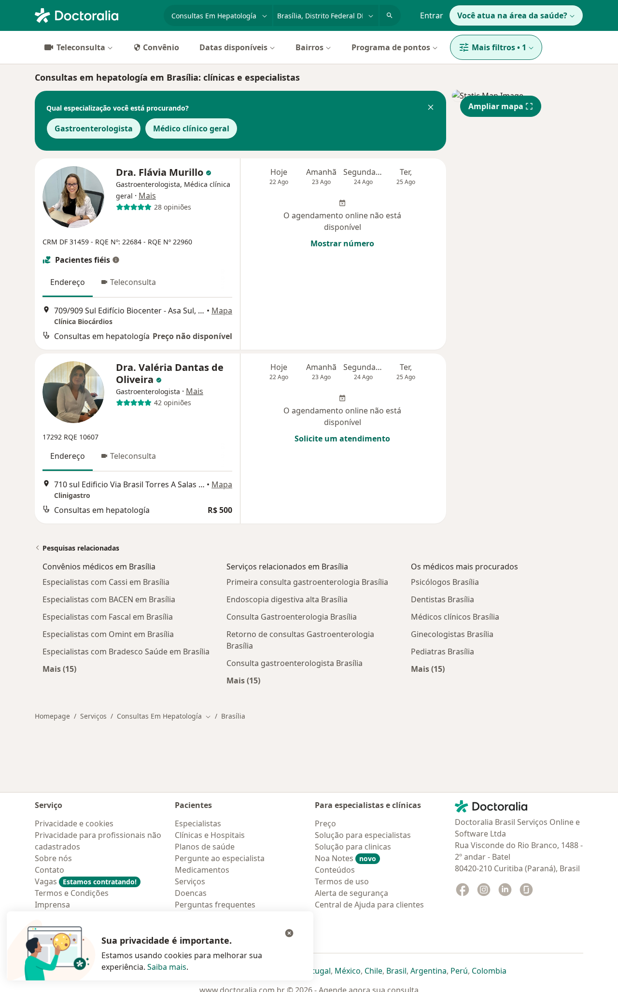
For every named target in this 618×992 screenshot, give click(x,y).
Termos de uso (342, 881)
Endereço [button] (67, 282)
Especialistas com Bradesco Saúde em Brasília (126, 651)
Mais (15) (59, 668)
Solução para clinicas (353, 846)
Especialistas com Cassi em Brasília (105, 582)
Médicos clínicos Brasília (455, 616)
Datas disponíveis (233, 47)
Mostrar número (342, 243)
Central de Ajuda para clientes (369, 904)
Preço (325, 823)
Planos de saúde (205, 846)
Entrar (431, 15)
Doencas (191, 893)
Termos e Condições (72, 893)
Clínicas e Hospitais (210, 835)
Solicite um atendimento (342, 438)
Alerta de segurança (351, 893)
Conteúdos (335, 869)
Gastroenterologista (94, 128)
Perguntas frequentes (215, 904)
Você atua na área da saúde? (512, 15)
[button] (431, 108)
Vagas (86, 881)
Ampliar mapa (495, 106)
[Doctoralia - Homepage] (95, 14)
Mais (147, 195)
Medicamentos (202, 869)
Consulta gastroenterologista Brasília (294, 663)
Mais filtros (499, 47)
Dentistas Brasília (442, 599)
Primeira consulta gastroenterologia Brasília (307, 582)
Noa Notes (345, 858)
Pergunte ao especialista (220, 858)
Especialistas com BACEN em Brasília (108, 599)
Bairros (309, 47)
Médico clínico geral (191, 128)
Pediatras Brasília (442, 651)
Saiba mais (166, 967)
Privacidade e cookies (74, 823)
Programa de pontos (390, 47)
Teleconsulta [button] (133, 282)
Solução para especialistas (363, 835)
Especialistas (198, 823)
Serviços (93, 716)
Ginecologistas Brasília (452, 634)
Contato (49, 869)
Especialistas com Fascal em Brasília (107, 616)
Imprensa (52, 904)
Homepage (52, 716)
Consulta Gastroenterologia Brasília (291, 616)
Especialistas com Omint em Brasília (108, 634)
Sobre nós (53, 858)
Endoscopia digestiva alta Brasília (287, 599)
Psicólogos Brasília (445, 582)
